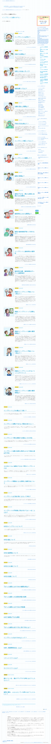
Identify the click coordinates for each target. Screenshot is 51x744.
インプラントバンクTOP (5, 711)
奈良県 (43, 40)
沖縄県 (47, 43)
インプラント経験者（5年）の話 (42, 143)
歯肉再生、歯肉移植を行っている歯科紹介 (41, 107)
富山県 (40, 39)
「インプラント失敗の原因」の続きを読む (30, 64)
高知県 (42, 42)
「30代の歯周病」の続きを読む (31, 559)
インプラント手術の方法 (44, 69)
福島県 (39, 30)
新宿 (39, 35)
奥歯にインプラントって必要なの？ (43, 111)
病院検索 (41, 27)
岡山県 (41, 41)
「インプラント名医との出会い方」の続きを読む (29, 81)
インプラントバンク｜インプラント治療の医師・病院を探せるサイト (33, 742)
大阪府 (40, 40)
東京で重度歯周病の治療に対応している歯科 (43, 157)
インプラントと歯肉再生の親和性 (40, 105)
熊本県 (38, 43)
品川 (40, 35)
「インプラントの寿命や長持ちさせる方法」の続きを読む (28, 459)
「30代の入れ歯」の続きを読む (31, 569)
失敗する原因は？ (40, 89)
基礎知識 (40, 44)
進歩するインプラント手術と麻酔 (44, 65)
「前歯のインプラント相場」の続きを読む (30, 403)
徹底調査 (42, 28)
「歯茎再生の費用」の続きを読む (31, 224)
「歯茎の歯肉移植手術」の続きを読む (31, 244)
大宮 (38, 32)
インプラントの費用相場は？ (44, 47)
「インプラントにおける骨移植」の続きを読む (29, 444)
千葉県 (38, 33)
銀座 (45, 35)
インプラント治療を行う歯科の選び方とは (44, 77)
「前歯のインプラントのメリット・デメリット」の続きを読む (27, 383)
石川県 (42, 39)
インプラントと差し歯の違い (42, 124)
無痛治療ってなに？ (41, 92)
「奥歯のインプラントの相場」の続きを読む (30, 344)
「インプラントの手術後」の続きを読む (30, 519)
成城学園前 (42, 36)
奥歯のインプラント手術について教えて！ (41, 109)
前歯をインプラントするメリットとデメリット (41, 115)
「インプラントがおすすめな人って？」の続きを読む (28, 640)
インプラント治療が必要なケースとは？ (44, 62)
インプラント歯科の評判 (21, 711)
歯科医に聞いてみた (42, 138)
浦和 (39, 32)
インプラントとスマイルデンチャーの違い (43, 126)
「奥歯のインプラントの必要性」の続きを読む (29, 324)
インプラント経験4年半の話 (42, 141)
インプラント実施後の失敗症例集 (42, 134)
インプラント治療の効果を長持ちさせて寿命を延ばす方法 (44, 80)
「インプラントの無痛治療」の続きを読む (30, 99)
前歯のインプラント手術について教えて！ (41, 113)
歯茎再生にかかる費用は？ (41, 100)
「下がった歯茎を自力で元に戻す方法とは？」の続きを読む (28, 630)
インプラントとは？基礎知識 (41, 711)
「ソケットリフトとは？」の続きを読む (30, 661)
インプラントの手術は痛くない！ (44, 83)
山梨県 (46, 39)
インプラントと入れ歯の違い (42, 121)
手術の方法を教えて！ (41, 95)
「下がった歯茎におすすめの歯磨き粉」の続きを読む (28, 589)
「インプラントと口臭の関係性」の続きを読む (29, 503)
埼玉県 (38, 31)
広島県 (43, 41)
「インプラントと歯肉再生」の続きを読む (30, 264)
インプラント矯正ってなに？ (42, 96)
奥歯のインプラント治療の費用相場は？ (44, 54)
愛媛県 (40, 42)
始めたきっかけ (42, 147)
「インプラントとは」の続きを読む (31, 47)
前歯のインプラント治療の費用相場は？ (44, 50)
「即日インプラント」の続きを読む (31, 474)
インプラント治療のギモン (34, 711)
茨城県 (41, 30)
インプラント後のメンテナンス (43, 60)
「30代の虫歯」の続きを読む (32, 579)
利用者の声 (40, 139)
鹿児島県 (44, 43)
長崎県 (47, 42)
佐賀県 (45, 42)
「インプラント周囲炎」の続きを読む (31, 489)
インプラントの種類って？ (43, 67)
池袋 (42, 35)
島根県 (39, 41)
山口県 (45, 41)
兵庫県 (42, 40)
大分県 (40, 43)
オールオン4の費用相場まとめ (44, 57)
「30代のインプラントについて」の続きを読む (29, 532)
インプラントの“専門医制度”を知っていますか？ (44, 74)
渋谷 (38, 35)
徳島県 (47, 41)
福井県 (44, 39)
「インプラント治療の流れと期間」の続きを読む (29, 116)
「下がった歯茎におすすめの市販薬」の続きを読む (29, 610)
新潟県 (38, 39)
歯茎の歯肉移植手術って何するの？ (41, 102)
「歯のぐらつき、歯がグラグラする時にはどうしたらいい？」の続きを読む (25, 685)
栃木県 (43, 30)
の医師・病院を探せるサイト (8, 0)
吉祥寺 (44, 35)
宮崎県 (42, 43)
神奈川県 (38, 37)
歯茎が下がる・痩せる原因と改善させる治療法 (42, 98)
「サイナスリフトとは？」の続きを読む (30, 671)
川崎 (39, 38)
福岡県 (43, 42)
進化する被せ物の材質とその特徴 (44, 72)
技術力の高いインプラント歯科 (20, 31)
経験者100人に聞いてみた (41, 144)
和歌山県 (46, 40)
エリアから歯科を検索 (27, 711)
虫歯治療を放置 (40, 152)
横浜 (38, 38)
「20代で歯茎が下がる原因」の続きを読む (30, 620)
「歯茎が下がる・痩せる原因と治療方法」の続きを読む (28, 206)
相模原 (41, 38)
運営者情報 (3, 712)
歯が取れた (39, 149)
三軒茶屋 (45, 36)
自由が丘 (40, 36)
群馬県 (45, 30)
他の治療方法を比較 (42, 119)
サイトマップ (7, 712)
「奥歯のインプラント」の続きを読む (31, 304)
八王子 (47, 35)
